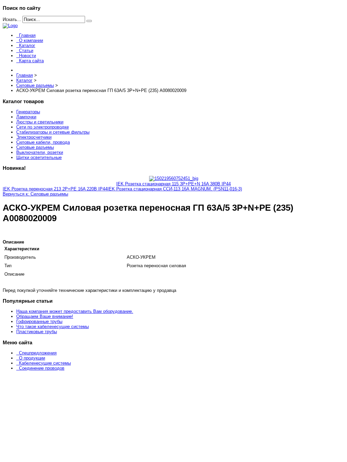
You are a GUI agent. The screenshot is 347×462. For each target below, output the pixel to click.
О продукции (32, 358)
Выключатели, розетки (39, 152)
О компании (31, 40)
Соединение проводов (41, 368)
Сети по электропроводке (42, 127)
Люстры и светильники (39, 121)
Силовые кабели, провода (43, 142)
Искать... (12, 19)
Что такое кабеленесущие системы (52, 326)
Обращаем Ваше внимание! (44, 316)
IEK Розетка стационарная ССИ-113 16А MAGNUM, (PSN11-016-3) (174, 188)
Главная (27, 35)
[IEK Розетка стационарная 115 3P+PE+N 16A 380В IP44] (173, 178)
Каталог (27, 45)
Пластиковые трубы (36, 331)
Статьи (26, 50)
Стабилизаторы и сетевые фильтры (52, 132)
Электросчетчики (34, 137)
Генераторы (28, 111)
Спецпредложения (38, 352)
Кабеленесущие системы (45, 363)
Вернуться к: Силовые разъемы (35, 194)
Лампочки (26, 116)
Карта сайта (31, 60)
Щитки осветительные (39, 157)
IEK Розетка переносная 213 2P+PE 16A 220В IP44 (55, 188)
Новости (27, 55)
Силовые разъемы (35, 147)
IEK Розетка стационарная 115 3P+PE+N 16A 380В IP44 (173, 183)
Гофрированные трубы (39, 321)
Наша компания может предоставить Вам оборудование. (74, 311)
